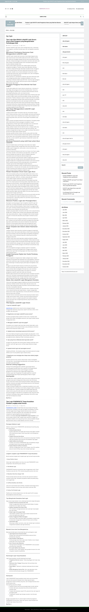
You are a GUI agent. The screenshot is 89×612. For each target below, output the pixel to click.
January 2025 (65, 258)
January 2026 (65, 226)
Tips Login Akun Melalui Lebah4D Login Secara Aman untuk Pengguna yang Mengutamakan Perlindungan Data (21, 41)
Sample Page (43, 16)
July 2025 (65, 242)
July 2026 (65, 209)
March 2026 (65, 220)
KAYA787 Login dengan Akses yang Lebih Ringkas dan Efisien (62, 1)
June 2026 (65, 212)
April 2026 (65, 217)
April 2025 (65, 250)
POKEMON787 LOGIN (11, 407)
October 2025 (65, 234)
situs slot (65, 106)
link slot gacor (66, 62)
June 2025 (65, 245)
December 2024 (66, 261)
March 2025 (65, 253)
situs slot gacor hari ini (68, 138)
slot (63, 68)
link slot (64, 79)
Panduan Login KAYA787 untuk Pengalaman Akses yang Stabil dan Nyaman (28, 22)
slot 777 (64, 95)
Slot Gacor (65, 73)
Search (63, 165)
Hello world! (78, 201)
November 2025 (66, 231)
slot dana (65, 116)
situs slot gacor (66, 84)
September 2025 (66, 236)
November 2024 (66, 264)
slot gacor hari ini (66, 143)
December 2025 (66, 228)
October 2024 (65, 266)
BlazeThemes (54, 609)
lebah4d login (9, 308)
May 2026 (65, 215)
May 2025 (65, 247)
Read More (8, 398)
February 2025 (66, 255)
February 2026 (66, 223)
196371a (9, 45)
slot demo (65, 127)
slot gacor (65, 57)
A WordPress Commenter (68, 201)
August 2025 (65, 239)
